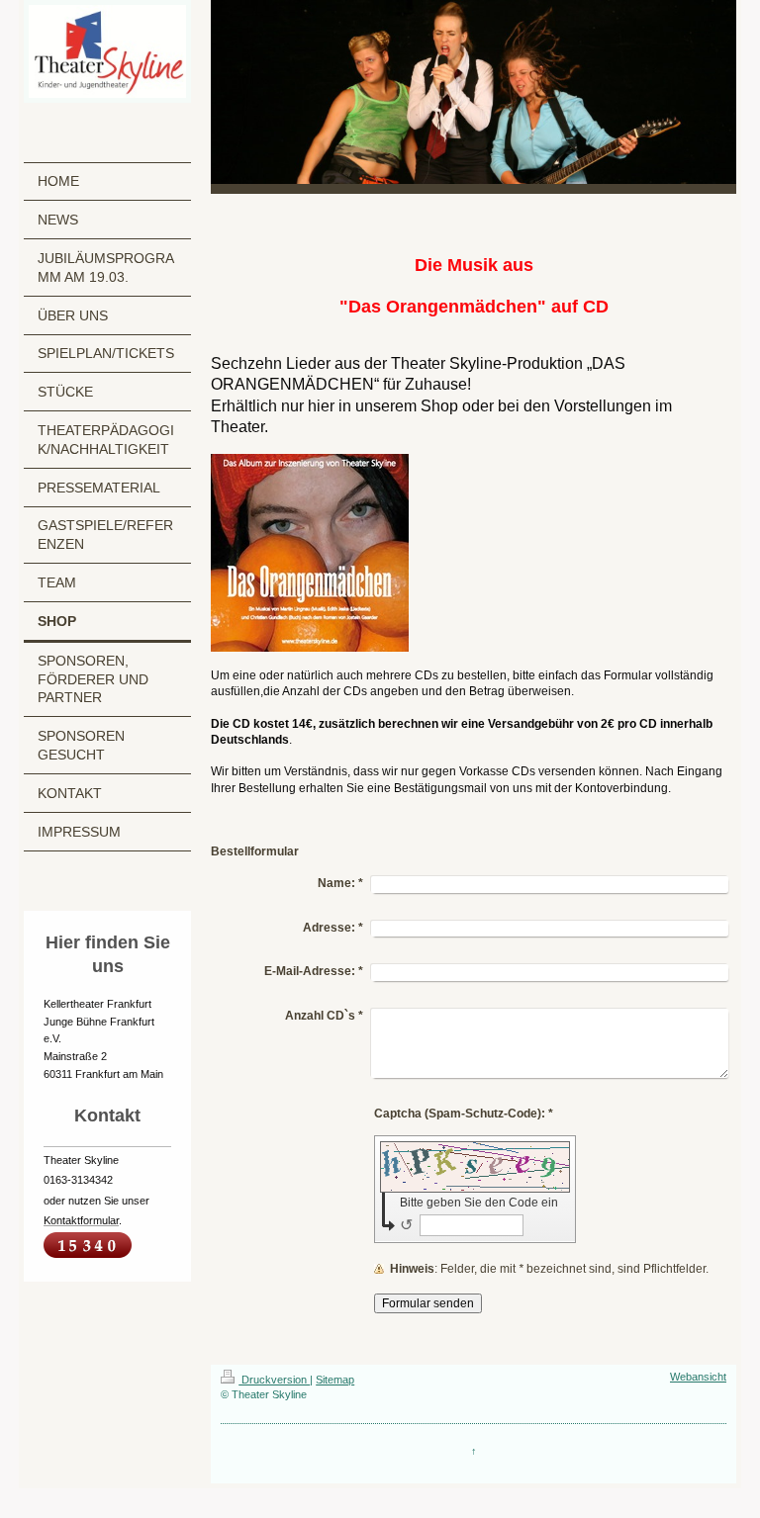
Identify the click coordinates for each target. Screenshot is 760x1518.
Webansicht (698, 1377)
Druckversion (274, 1379)
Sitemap (335, 1379)
